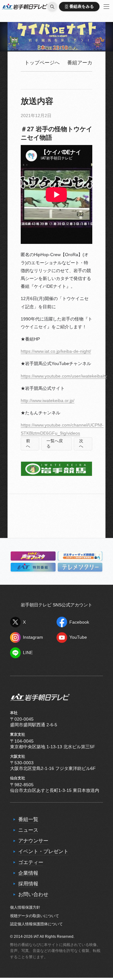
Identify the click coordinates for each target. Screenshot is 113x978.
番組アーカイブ (84, 62)
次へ (81, 444)
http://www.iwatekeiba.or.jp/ (47, 400)
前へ (28, 444)
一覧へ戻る (54, 444)
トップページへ (42, 62)
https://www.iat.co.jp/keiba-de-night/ (56, 351)
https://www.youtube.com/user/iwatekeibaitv (64, 376)
